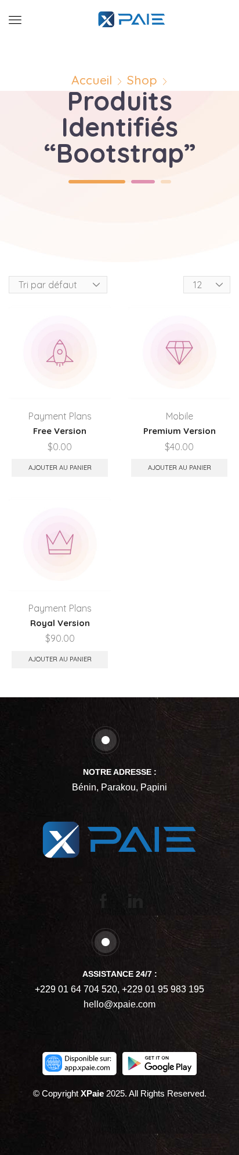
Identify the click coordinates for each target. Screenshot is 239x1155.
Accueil (91, 80)
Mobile (179, 416)
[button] (15, 19)
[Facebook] (103, 900)
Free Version (59, 430)
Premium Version (179, 430)
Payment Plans (60, 416)
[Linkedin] (135, 900)
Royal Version (60, 622)
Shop (142, 80)
